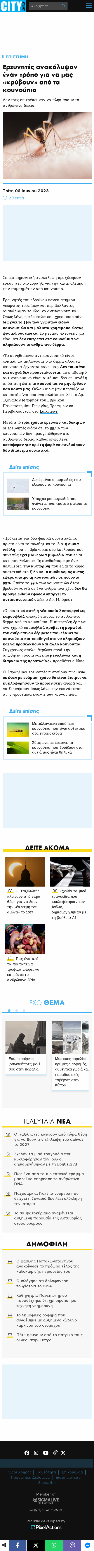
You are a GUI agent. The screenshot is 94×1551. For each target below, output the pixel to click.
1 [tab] (8, 1010)
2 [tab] (15, 1010)
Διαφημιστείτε (68, 1477)
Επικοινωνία (72, 1472)
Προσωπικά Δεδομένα (30, 1477)
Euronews (49, 411)
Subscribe (47, 1482)
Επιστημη (17, 57)
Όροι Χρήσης (20, 1472)
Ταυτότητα (46, 1472)
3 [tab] (23, 1010)
